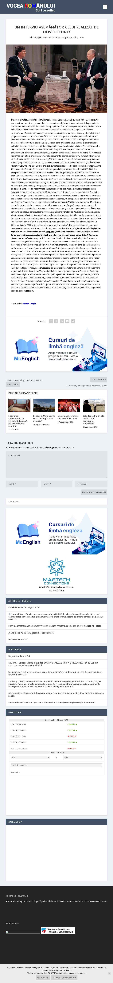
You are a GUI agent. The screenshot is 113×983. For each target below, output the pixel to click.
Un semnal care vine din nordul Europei (68, 417)
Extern (57, 37)
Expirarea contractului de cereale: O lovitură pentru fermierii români (17, 421)
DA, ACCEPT (42, 978)
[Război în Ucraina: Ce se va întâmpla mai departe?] (44, 405)
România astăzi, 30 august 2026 (23, 607)
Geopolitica (67, 37)
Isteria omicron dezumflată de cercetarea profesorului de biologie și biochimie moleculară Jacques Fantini (56, 694)
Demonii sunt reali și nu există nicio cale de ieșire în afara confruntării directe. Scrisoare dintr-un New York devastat (55, 673)
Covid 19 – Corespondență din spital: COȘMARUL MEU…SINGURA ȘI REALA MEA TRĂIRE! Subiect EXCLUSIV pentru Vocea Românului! (53, 664)
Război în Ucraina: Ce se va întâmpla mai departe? (44, 418)
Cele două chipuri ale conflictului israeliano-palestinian (93, 420)
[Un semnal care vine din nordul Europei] (69, 405)
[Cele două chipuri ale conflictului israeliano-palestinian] (94, 405)
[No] (109, 973)
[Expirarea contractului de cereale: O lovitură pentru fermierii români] (19, 405)
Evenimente (48, 37)
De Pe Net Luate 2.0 (17, 639)
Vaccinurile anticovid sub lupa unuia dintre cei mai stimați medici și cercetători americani (51, 702)
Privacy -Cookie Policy (64, 978)
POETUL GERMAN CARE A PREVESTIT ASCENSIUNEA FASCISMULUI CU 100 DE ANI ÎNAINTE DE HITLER (55, 626)
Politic (75, 37)
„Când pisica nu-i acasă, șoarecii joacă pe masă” (31, 632)
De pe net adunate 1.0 (19, 656)
